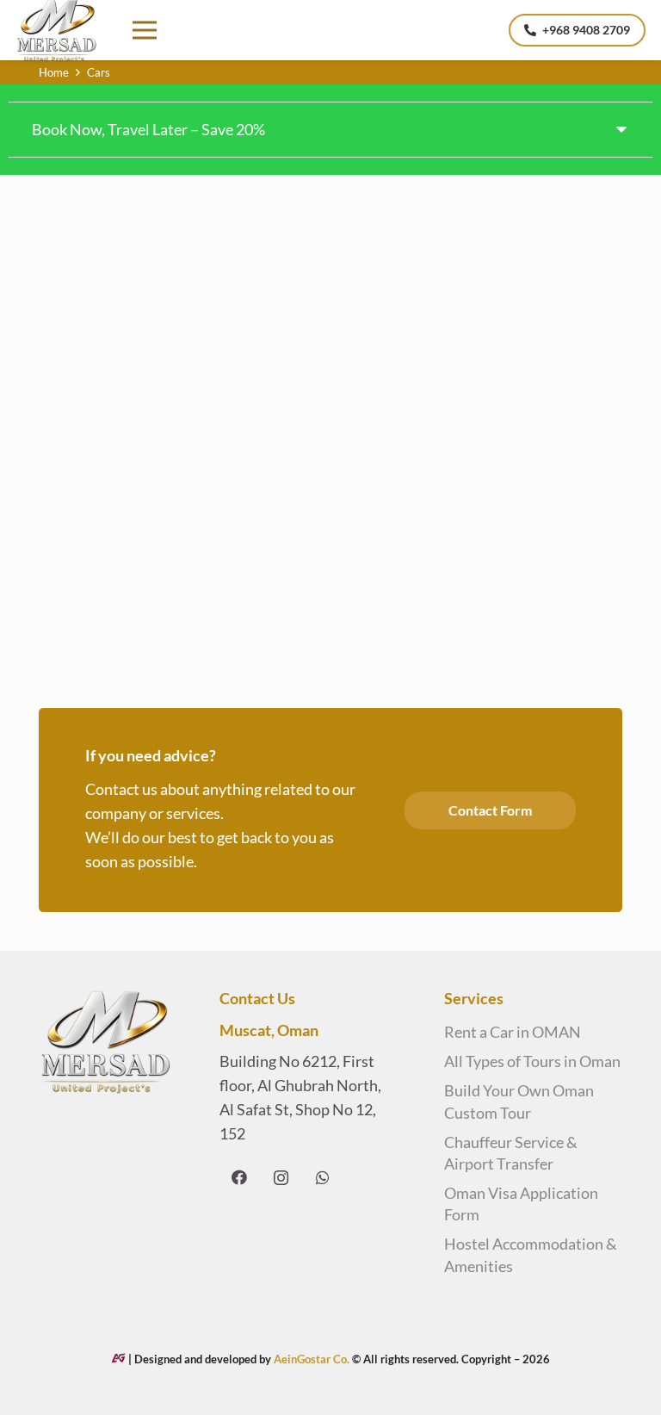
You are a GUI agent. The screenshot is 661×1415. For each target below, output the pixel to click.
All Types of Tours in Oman (532, 1061)
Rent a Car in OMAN (512, 1031)
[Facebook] (238, 1177)
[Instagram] (281, 1177)
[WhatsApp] (322, 1177)
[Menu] (144, 30)
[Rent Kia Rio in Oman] (178, 267)
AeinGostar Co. (313, 1359)
